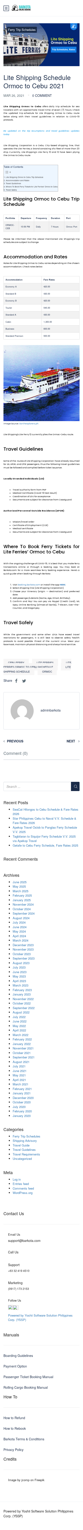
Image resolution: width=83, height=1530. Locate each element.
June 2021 (20, 1071)
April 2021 (19, 1080)
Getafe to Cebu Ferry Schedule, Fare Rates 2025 (45, 845)
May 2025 (19, 886)
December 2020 (23, 1098)
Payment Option (15, 1366)
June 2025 (20, 882)
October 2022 (22, 1003)
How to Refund (14, 1417)
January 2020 (22, 1116)
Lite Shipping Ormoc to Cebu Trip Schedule (24, 177)
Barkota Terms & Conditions (23, 1439)
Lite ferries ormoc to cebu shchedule (37, 665)
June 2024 (20, 927)
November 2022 (23, 999)
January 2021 (22, 1093)
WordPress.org (23, 1192)
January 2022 (22, 1044)
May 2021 (19, 1075)
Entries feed (21, 1183)
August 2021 (21, 1062)
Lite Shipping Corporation (40, 461)
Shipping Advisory (25, 1140)
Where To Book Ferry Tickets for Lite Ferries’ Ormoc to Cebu (32, 186)
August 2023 (21, 963)
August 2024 (21, 918)
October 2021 (22, 1053)
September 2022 (24, 1008)
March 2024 (20, 940)
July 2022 (19, 1017)
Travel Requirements (26, 1154)
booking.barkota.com (29, 584)
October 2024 (22, 909)
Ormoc (47, 671)
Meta (8, 1172)
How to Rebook (14, 1428)
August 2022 (21, 1012)
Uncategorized (22, 1158)
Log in (17, 1179)
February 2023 (22, 990)
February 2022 (22, 1039)
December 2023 (23, 945)
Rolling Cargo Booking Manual (25, 1387)
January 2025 (22, 900)
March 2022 (20, 1035)
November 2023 (23, 949)
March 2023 (20, 985)
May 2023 (19, 976)
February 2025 (22, 895)
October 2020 (22, 1102)
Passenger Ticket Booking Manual (28, 1376)
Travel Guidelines (13, 183)
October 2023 (22, 954)
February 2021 (22, 1089)
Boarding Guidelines (18, 1355)
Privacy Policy (13, 1449)
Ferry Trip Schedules (22, 29)
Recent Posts (15, 802)
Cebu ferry (16, 662)
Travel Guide (21, 1145)
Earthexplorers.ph (29, 423)
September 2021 (24, 1057)
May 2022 (19, 1026)
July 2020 (19, 1107)
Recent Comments (20, 859)
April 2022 (19, 1030)
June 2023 (20, 972)
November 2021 (23, 1048)
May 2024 (19, 931)
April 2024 (19, 936)
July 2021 (19, 1066)
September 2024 (24, 913)
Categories (13, 1129)
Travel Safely (11, 190)
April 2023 (19, 981)
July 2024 (19, 922)
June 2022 (20, 1021)
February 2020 (22, 1111)
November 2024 (23, 904)
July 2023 (19, 967)
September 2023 (24, 958)
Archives (11, 875)
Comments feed (23, 1188)
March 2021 (20, 1084)
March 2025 (20, 891)
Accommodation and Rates (17, 180)
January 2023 (22, 994)
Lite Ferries (45, 662)
